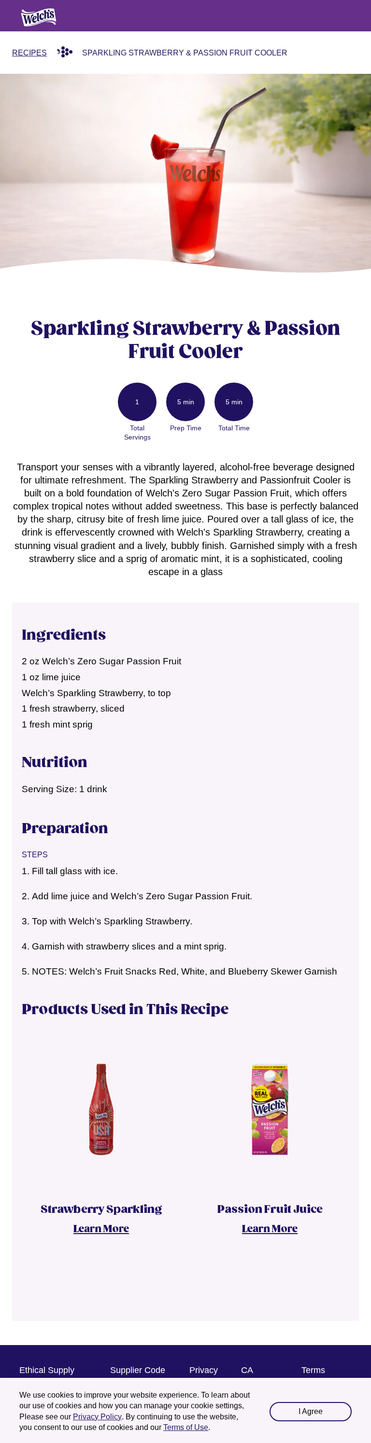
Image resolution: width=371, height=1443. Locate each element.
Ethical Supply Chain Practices (49, 1376)
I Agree (311, 1411)
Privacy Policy (97, 1417)
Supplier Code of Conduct (137, 1376)
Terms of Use (185, 1427)
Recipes (29, 53)
